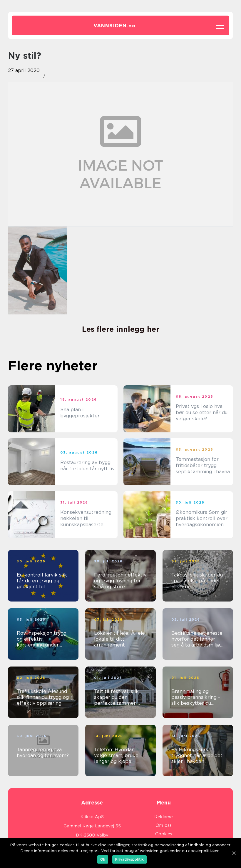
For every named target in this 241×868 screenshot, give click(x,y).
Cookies (163, 834)
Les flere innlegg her (120, 329)
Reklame (163, 816)
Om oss (163, 825)
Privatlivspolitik (129, 859)
